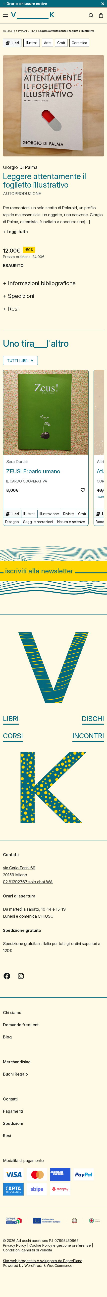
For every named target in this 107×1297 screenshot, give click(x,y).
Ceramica (79, 43)
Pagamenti (13, 1111)
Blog (7, 1036)
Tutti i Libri (18, 360)
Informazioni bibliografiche (42, 283)
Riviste (68, 514)
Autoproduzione (22, 193)
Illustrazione (49, 514)
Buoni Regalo (15, 1074)
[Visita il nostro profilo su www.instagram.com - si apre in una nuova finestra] (21, 976)
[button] (82, 489)
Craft (61, 43)
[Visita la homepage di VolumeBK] (32, 15)
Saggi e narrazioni (38, 522)
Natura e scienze (71, 522)
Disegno (12, 522)
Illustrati (32, 43)
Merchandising (17, 1061)
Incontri (88, 736)
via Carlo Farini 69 (19, 867)
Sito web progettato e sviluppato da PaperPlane (42, 1261)
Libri (11, 719)
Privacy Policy (14, 1245)
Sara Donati (17, 461)
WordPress (33, 1265)
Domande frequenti (21, 1024)
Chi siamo (12, 1012)
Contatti (10, 1098)
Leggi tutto (17, 231)
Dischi (93, 719)
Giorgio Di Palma (20, 167)
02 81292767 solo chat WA (28, 881)
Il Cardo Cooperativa (26, 481)
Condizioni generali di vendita (27, 1250)
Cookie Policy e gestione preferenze (60, 1245)
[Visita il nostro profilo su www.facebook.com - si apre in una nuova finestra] (7, 976)
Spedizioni (21, 296)
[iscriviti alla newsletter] (53, 571)
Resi (13, 308)
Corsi (13, 736)
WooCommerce (59, 1265)
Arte (47, 43)
